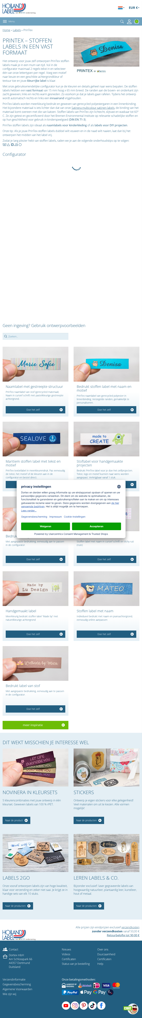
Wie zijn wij (9, 994)
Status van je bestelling (76, 964)
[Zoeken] (122, 21)
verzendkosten (130, 927)
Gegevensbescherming (17, 984)
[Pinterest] (83, 1005)
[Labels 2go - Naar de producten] (35, 853)
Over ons (102, 949)
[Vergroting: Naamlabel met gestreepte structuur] (35, 364)
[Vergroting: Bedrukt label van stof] (35, 663)
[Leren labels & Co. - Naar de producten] (106, 853)
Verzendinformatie (14, 979)
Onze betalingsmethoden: (79, 979)
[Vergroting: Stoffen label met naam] (106, 588)
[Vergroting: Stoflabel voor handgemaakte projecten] (106, 439)
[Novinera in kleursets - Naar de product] (35, 768)
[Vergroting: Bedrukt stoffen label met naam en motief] (106, 364)
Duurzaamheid (106, 954)
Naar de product (14, 820)
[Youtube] (66, 1005)
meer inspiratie (33, 725)
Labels (17, 30)
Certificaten (69, 959)
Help (100, 964)
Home (6, 30)
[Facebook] (101, 1005)
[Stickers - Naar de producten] (106, 768)
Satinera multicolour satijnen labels (93, 108)
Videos (66, 954)
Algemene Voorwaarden (17, 989)
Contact (13, 949)
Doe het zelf (33, 409)
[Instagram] (75, 1005)
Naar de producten (86, 820)
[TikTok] (92, 1005)
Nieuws (66, 949)
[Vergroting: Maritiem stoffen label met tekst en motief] (35, 439)
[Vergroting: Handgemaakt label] (35, 588)
